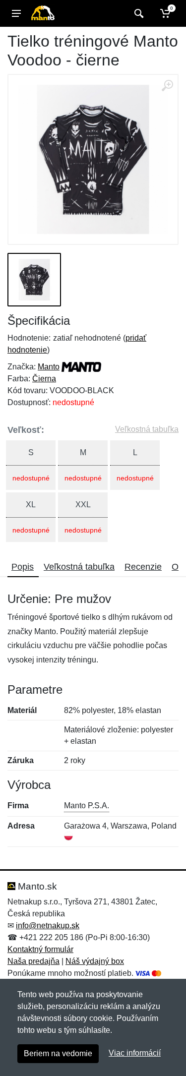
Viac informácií (135, 1053)
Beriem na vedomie (58, 1053)
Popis (22, 567)
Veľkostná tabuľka (147, 429)
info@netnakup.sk (47, 925)
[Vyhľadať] (137, 13)
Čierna (44, 378)
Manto (49, 366)
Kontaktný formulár (40, 949)
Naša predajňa (33, 961)
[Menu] (16, 13)
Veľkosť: (25, 430)
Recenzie (143, 567)
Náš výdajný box (94, 961)
